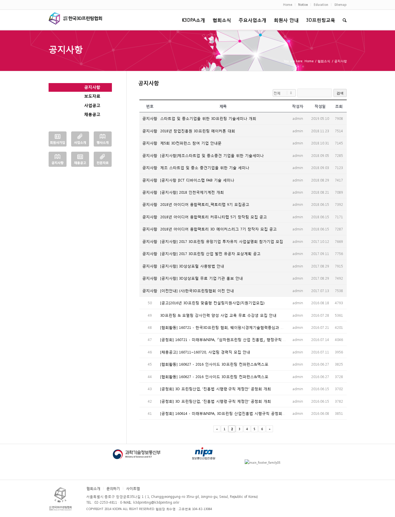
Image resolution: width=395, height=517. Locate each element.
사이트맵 (133, 488)
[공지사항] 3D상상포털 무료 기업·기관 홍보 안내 (201, 278)
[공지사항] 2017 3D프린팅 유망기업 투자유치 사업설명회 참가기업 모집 (221, 241)
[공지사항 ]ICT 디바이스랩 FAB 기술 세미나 (197, 179)
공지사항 (66, 48)
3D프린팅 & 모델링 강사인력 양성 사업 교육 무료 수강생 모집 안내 (218, 315)
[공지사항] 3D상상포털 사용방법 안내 (192, 265)
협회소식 (324, 61)
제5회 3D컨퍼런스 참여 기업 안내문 (191, 142)
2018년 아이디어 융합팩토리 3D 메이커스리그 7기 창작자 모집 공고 (218, 228)
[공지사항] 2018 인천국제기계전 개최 (192, 192)
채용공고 (92, 114)
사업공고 (92, 105)
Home (308, 61)
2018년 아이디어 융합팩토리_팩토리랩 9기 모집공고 (204, 204)
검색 (340, 93)
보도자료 (92, 95)
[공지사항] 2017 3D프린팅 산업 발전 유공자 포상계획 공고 (210, 253)
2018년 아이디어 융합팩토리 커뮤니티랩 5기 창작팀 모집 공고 (213, 216)
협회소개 (93, 488)
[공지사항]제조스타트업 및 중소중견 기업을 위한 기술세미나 (212, 155)
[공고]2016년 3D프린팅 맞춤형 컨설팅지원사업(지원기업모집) (212, 302)
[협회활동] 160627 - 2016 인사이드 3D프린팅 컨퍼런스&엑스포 (214, 364)
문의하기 (113, 488)
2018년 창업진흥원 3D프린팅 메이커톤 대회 (197, 130)
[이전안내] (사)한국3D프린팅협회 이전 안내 (197, 290)
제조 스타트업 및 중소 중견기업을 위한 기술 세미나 (204, 167)
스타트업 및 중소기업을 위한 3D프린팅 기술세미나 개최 (208, 118)
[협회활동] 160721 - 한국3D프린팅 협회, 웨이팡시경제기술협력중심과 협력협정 (228, 327)
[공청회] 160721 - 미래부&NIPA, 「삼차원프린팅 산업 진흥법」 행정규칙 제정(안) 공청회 (234, 339)
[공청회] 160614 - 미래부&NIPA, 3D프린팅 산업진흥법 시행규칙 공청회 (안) (225, 413)
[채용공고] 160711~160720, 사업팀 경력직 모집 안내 (205, 351)
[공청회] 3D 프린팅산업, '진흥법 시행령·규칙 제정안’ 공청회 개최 (215, 388)
